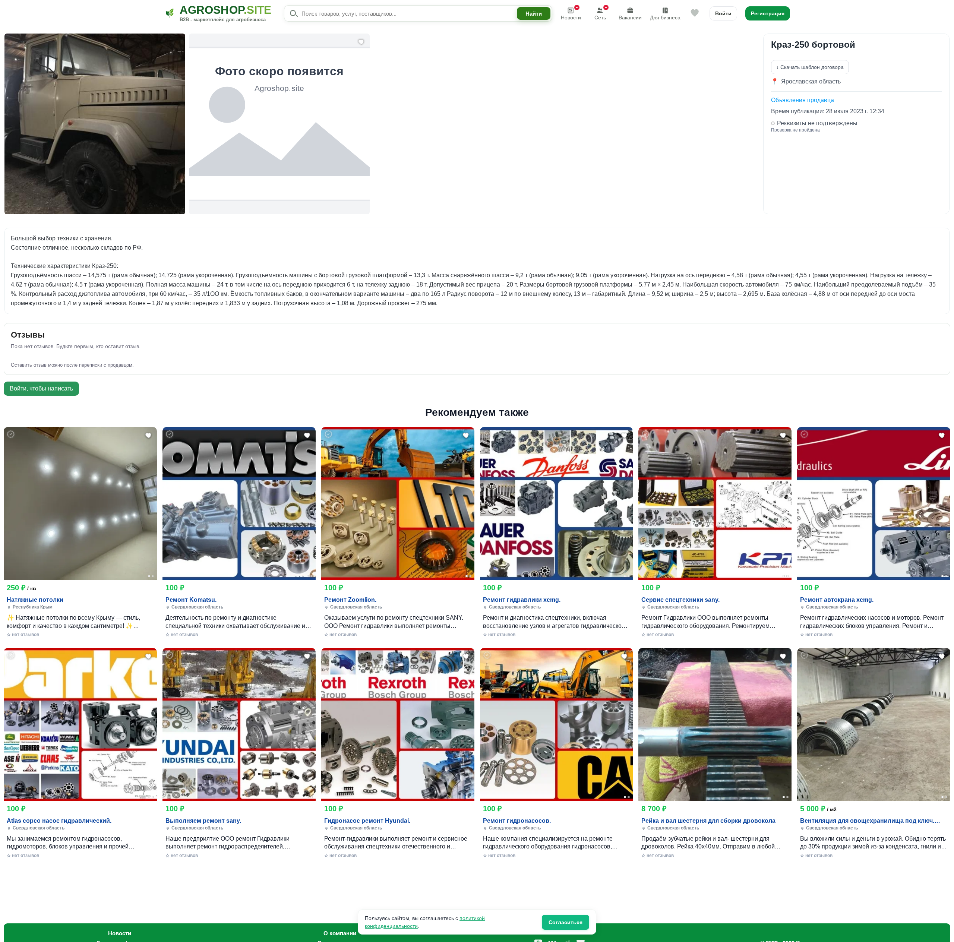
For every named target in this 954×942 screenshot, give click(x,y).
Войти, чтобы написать (41, 388)
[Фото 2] (153, 576)
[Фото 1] (149, 576)
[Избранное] (695, 13)
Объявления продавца (802, 100)
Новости (571, 17)
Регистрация (767, 13)
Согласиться (565, 922)
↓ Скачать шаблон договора (810, 67)
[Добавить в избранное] (148, 435)
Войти (723, 13)
